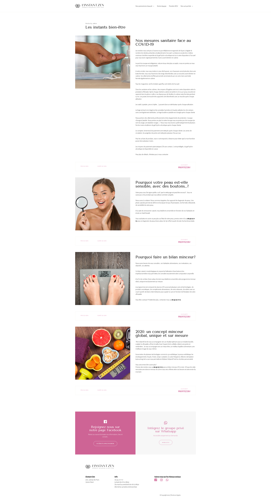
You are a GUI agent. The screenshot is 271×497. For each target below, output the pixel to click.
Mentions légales (176, 495)
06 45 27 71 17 (165, 442)
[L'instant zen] (89, 7)
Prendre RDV (173, 6)
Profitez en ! (184, 167)
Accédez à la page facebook (105, 443)
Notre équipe (161, 6)
